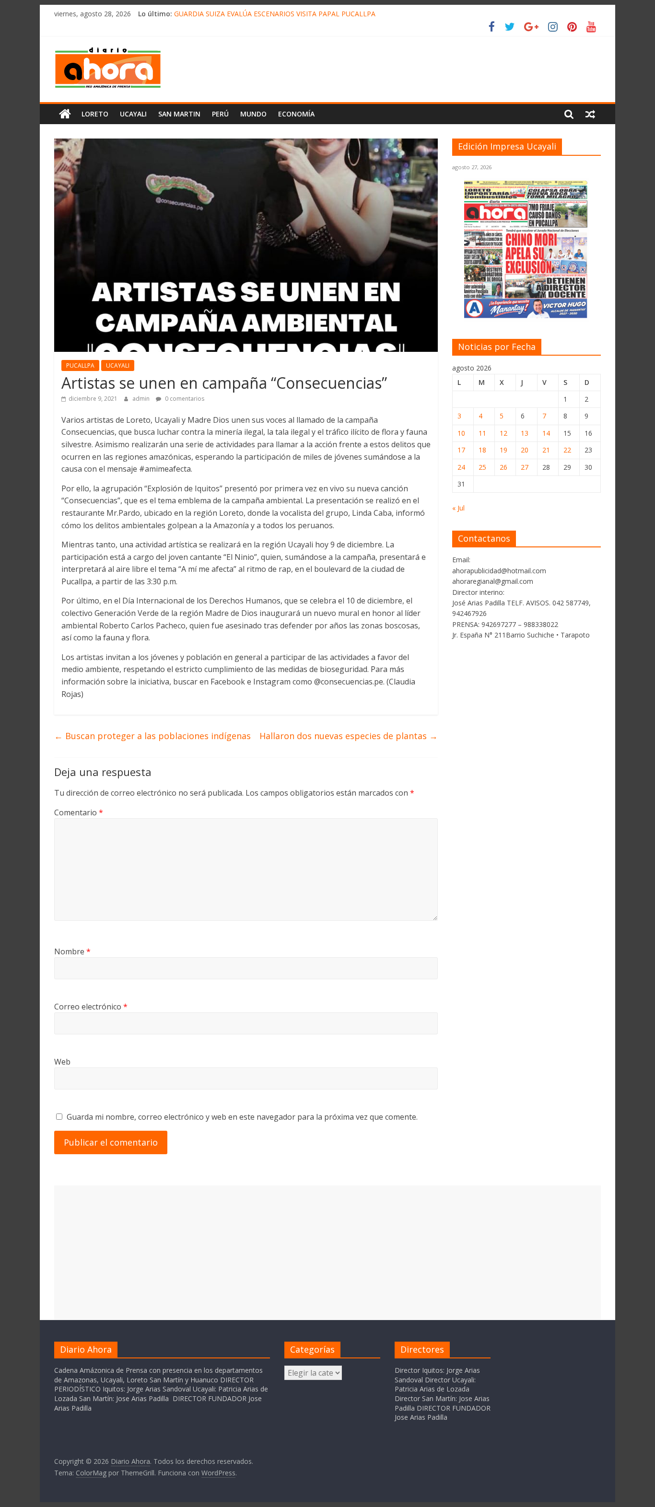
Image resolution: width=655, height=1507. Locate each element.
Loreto (95, 113)
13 (524, 433)
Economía (296, 113)
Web (62, 1061)
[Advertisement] (327, 1252)
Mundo (253, 113)
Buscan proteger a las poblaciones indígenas (152, 736)
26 (503, 467)
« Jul (458, 507)
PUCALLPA (80, 365)
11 (482, 433)
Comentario (78, 812)
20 (524, 449)
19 (503, 449)
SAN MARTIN (179, 113)
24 (461, 467)
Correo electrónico (91, 1006)
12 (503, 433)
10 (461, 433)
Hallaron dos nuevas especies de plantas (348, 736)
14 (546, 433)
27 (524, 467)
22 (567, 449)
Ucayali (133, 113)
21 (546, 449)
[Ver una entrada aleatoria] (590, 114)
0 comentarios (184, 398)
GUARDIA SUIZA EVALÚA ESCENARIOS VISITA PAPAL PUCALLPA (274, 13)
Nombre (72, 951)
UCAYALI (117, 365)
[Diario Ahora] (65, 114)
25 (482, 467)
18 (482, 449)
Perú (220, 113)
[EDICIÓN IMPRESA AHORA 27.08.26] (526, 316)
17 (461, 449)
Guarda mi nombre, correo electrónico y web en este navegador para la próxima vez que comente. (242, 1117)
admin (141, 398)
